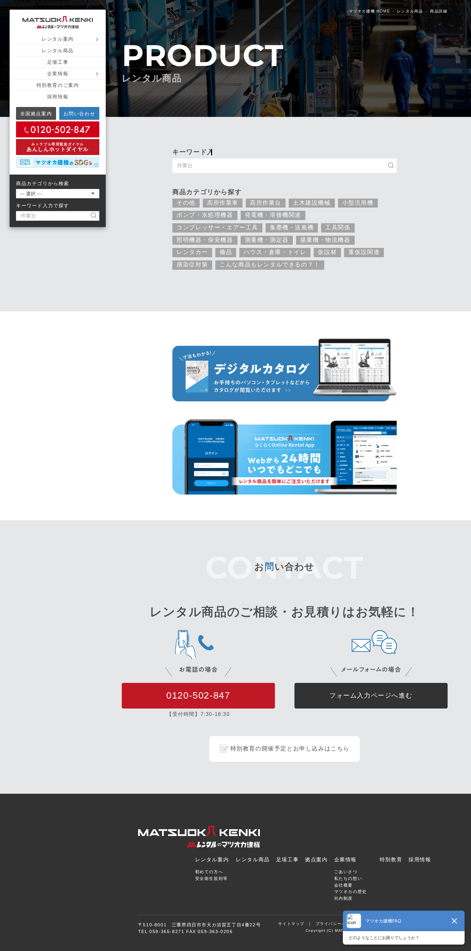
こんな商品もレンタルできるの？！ (269, 264)
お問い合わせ (79, 113)
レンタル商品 (58, 50)
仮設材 (327, 252)
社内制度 (343, 898)
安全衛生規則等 (211, 878)
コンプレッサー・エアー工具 (217, 227)
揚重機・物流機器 (325, 240)
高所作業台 (265, 203)
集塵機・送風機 (292, 227)
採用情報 (57, 96)
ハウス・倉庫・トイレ (275, 252)
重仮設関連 (364, 252)
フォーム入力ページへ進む (370, 695)
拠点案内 (316, 859)
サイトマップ (291, 924)
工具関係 (337, 227)
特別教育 (391, 859)
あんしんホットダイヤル (58, 147)
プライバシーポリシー (337, 924)
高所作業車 (222, 203)
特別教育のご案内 (58, 85)
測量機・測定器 (267, 240)
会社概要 (343, 885)
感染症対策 (192, 264)
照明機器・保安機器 (205, 240)
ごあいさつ (346, 871)
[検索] (96, 216)
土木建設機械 (312, 203)
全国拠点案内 (36, 113)
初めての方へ (209, 871)
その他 (186, 203)
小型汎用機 (358, 203)
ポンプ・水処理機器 (205, 215)
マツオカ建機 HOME (369, 11)
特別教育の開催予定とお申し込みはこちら (290, 748)
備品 (225, 252)
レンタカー (192, 252)
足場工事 (57, 62)
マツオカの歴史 (350, 891)
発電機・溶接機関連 (273, 215)
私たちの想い (348, 878)
